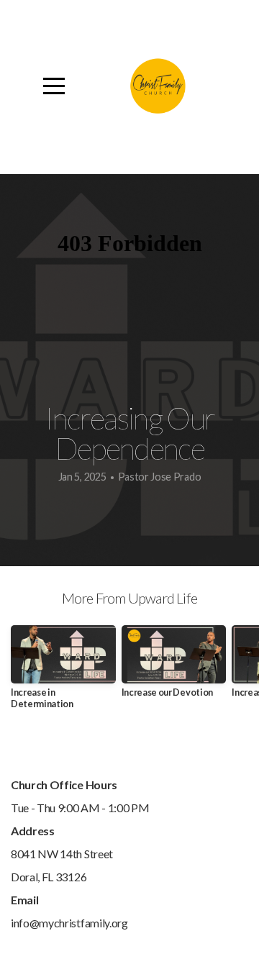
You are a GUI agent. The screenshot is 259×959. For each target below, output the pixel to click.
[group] (63, 673)
